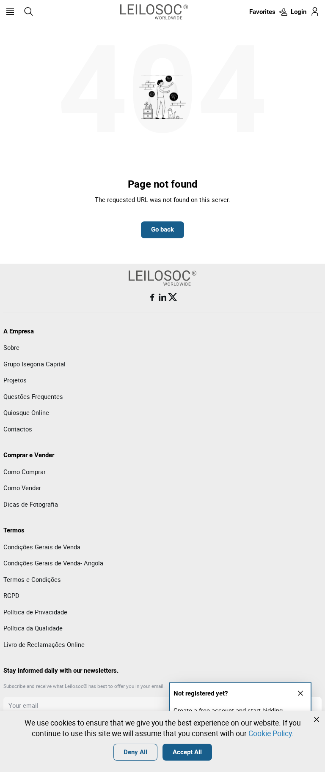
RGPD (11, 595)
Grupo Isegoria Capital (34, 364)
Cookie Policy (270, 733)
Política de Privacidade (35, 612)
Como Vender (22, 487)
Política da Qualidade (33, 628)
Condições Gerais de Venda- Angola (53, 563)
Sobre (11, 347)
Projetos (15, 380)
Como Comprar (24, 471)
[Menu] (10, 11)
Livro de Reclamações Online (44, 644)
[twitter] (173, 297)
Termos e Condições (32, 579)
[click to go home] (154, 11)
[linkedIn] (162, 297)
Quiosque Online (26, 412)
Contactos (17, 429)
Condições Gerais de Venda (41, 547)
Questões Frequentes (33, 396)
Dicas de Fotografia (30, 504)
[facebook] (152, 297)
